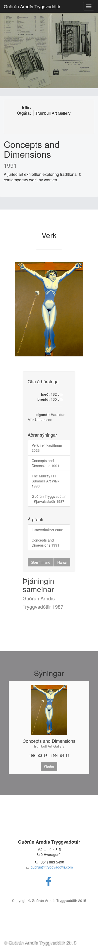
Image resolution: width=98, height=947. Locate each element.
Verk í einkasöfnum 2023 (47, 448)
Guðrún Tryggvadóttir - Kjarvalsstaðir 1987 (49, 499)
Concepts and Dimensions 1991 (45, 463)
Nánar (62, 562)
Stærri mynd (40, 562)
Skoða (49, 766)
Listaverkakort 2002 (47, 529)
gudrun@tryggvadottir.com (52, 867)
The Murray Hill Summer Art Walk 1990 (45, 480)
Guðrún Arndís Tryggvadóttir (32, 6)
